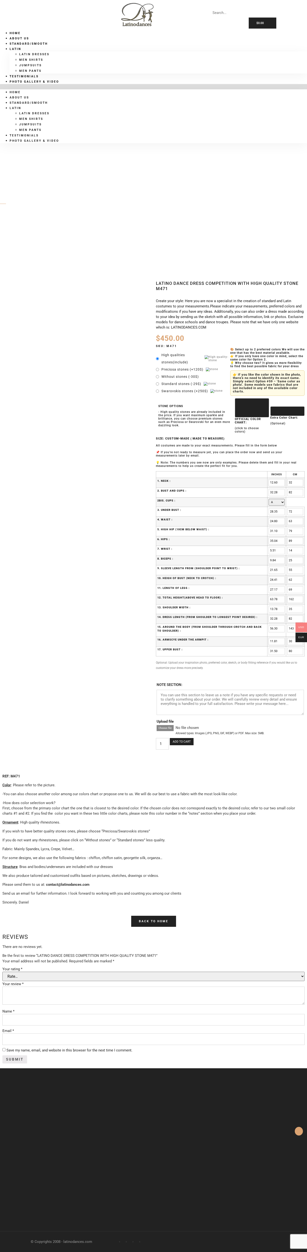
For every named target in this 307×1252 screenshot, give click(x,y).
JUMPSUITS (30, 65)
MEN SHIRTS (31, 59)
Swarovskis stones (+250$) (184, 391)
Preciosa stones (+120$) (182, 369)
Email (8, 1031)
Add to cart (182, 741)
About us (19, 97)
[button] (153, 86)
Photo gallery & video (34, 81)
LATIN (21, 229)
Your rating (12, 969)
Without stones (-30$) (180, 377)
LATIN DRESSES (34, 54)
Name (8, 1011)
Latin (15, 49)
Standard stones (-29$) (181, 384)
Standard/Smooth (29, 43)
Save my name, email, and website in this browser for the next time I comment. (69, 1050)
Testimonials (24, 135)
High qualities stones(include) (174, 358)
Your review (13, 984)
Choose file (165, 728)
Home (15, 92)
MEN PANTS (30, 130)
